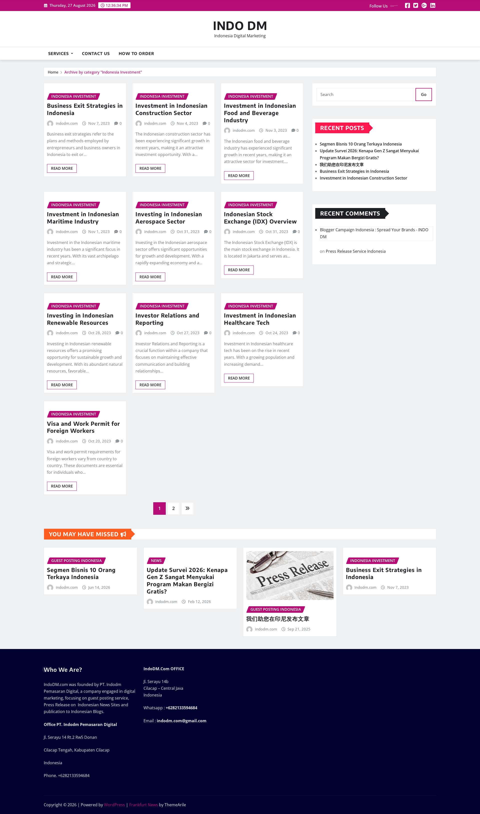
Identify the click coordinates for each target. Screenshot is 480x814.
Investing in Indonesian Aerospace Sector (169, 217)
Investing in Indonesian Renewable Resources (80, 319)
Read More (62, 168)
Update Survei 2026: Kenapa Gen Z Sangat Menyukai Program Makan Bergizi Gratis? (187, 580)
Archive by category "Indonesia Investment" (103, 72)
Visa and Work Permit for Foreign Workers (83, 427)
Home (53, 72)
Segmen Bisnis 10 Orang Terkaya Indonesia (361, 144)
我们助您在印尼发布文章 (342, 164)
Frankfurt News (143, 805)
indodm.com (67, 123)
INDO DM (240, 25)
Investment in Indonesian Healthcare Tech (260, 319)
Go (423, 94)
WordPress (114, 805)
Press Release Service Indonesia (356, 251)
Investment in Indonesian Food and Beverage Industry (260, 112)
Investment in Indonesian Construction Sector (172, 109)
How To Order (136, 53)
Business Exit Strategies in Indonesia (354, 171)
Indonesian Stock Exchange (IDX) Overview (260, 217)
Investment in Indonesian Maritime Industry (83, 217)
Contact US (96, 53)
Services (59, 53)
